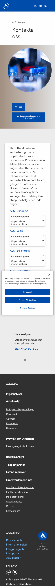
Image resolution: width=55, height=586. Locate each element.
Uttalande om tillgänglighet (19, 584)
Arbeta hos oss (14, 501)
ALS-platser (13, 557)
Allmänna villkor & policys (20, 487)
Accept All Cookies (27, 300)
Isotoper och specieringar (20, 409)
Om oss (18, 107)
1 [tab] (24, 361)
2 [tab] (28, 361)
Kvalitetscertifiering (17, 492)
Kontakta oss (13, 510)
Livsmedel (11, 428)
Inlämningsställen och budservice (28, 117)
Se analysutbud (26, 348)
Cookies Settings (27, 308)
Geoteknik (11, 414)
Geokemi (11, 418)
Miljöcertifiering (15, 496)
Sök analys (12, 383)
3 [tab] (32, 361)
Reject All (27, 292)
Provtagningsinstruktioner (20, 446)
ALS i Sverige (18, 22)
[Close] (49, 274)
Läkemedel (12, 423)
